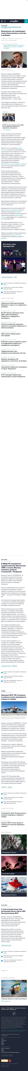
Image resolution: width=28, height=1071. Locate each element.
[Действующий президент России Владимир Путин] (7, 253)
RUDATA (2, 1051)
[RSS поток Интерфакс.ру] (9, 1055)
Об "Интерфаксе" (10, 1008)
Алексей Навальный (7, 277)
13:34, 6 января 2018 (5, 28)
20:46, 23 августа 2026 (6, 692)
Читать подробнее (13, 127)
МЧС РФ (4, 787)
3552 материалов (6, 1001)
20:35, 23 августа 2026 (6, 906)
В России (4, 25)
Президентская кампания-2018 (11, 27)
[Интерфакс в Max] (11, 1055)
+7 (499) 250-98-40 (9, 1031)
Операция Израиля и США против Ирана (14, 999)
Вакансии (24, 1008)
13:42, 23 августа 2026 (6, 386)
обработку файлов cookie (12, 1028)
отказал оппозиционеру (11, 210)
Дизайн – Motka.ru (5, 1066)
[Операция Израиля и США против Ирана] (14, 997)
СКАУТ (2, 1041)
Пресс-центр (18, 1008)
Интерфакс (14, 21)
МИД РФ (14, 666)
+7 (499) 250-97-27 (20, 1031)
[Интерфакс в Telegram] (5, 1055)
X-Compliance (3, 1040)
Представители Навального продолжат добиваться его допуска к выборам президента (14, 47)
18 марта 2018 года (15, 235)
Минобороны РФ (6, 945)
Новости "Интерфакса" (5, 1048)
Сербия (10, 787)
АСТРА (2, 1044)
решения (18, 212)
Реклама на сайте (5, 1009)
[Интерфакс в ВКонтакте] (7, 1055)
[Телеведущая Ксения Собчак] (17, 253)
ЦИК (15, 277)
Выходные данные (5, 1065)
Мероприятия (13, 1009)
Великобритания (6, 666)
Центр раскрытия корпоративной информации (10, 1052)
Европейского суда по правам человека (13, 164)
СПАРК (2, 1039)
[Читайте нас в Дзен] (2, 1055)
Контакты (3, 1008)
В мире (3, 691)
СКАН (2, 1049)
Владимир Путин (6, 458)
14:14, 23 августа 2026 (6, 561)
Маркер (2, 1043)
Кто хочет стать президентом (9, 245)
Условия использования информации (9, 1063)
